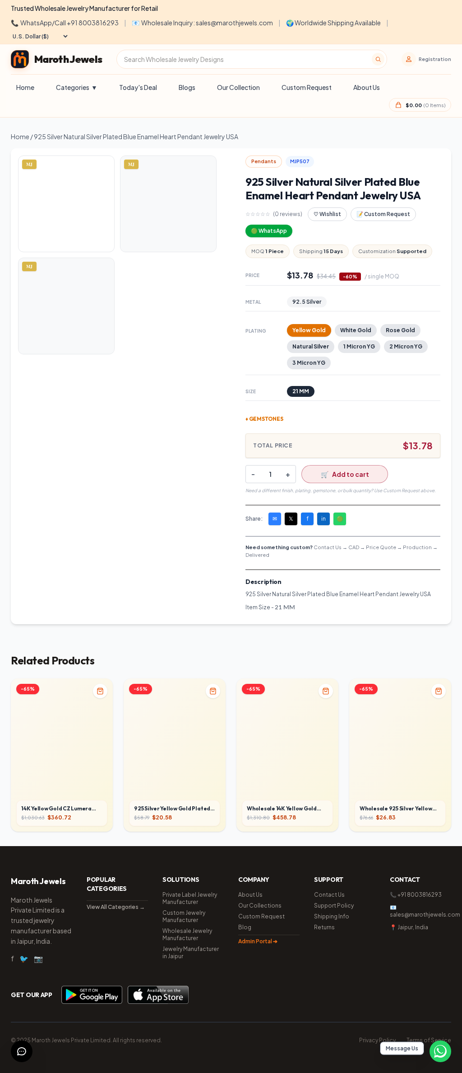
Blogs (187, 87)
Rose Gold (400, 330)
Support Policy (334, 905)
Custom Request (307, 87)
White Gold (355, 330)
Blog (244, 927)
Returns (324, 927)
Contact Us (329, 894)
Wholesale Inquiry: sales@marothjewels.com (202, 23)
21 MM (300, 391)
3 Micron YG (308, 362)
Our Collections (260, 905)
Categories (76, 87)
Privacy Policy (377, 1040)
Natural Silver (310, 346)
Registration (435, 59)
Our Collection (238, 87)
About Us (366, 87)
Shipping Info (331, 916)
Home (25, 87)
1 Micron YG (359, 346)
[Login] (409, 59)
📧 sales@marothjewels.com (420, 911)
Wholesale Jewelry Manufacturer (187, 934)
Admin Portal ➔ (257, 941)
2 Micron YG (405, 346)
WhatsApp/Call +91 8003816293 (65, 23)
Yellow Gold (309, 330)
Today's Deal (138, 87)
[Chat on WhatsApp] (440, 1051)
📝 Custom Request (383, 214)
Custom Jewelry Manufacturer (183, 916)
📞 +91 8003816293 (416, 894)
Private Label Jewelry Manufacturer (189, 898)
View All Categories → (116, 907)
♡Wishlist (327, 214)
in (323, 518)
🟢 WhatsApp (269, 230)
